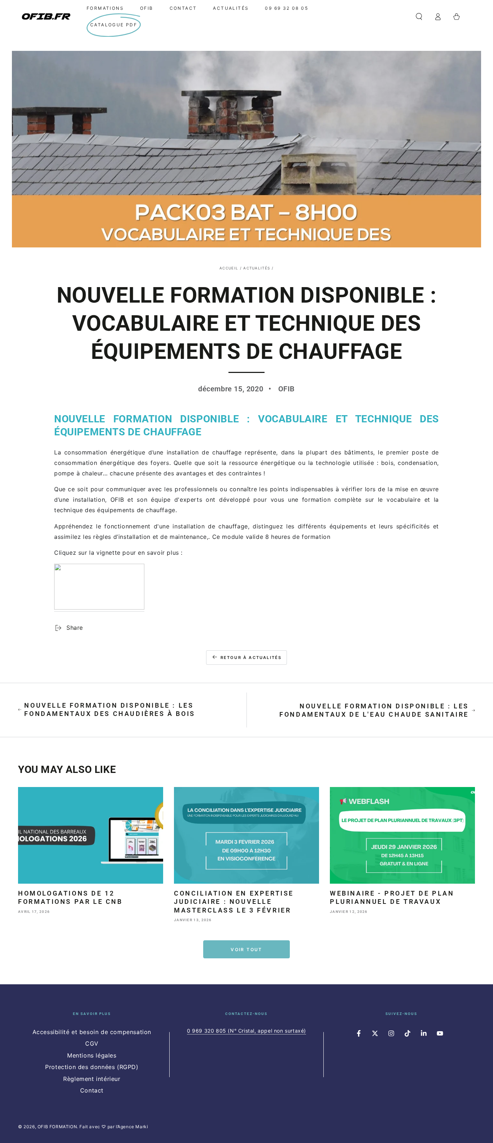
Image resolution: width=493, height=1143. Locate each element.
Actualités (256, 268)
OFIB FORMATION (57, 1126)
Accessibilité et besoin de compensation (91, 1032)
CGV (92, 1043)
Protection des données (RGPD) (91, 1067)
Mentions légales (92, 1055)
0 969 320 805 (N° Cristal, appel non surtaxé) (246, 1031)
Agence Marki (132, 1126)
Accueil (228, 268)
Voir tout (246, 949)
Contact (92, 1090)
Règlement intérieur (91, 1078)
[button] (419, 17)
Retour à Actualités (251, 657)
